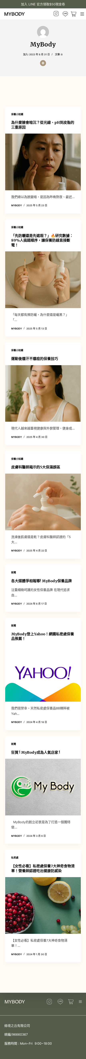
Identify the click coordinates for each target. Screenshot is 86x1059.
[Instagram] (56, 14)
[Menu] (82, 14)
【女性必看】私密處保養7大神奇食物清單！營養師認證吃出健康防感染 (43, 868)
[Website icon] (43, 63)
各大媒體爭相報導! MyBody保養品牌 (41, 581)
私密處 (14, 857)
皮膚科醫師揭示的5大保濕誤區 (35, 467)
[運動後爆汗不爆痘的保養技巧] (43, 393)
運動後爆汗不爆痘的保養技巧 (34, 358)
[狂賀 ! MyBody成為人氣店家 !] (43, 787)
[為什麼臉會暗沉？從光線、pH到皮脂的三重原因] (43, 162)
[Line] (65, 14)
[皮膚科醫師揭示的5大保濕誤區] (43, 502)
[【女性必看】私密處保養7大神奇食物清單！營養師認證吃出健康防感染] (43, 905)
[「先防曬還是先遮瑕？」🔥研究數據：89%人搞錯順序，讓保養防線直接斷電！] (43, 279)
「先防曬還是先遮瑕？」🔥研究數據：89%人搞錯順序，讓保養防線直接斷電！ (42, 240)
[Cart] (72, 1001)
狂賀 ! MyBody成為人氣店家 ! (35, 752)
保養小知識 (17, 114)
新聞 (13, 572)
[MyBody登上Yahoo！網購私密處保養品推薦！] (43, 673)
